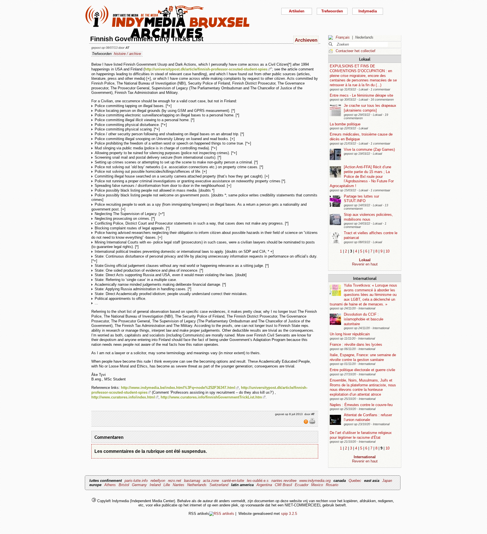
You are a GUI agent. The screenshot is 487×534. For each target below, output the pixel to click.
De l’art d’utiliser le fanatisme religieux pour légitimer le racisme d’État (361, 435)
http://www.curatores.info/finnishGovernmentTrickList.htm (211, 397)
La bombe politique (345, 124)
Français (343, 37)
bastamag (192, 480)
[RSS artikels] (221, 513)
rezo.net (174, 480)
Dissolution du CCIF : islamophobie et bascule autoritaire (363, 319)
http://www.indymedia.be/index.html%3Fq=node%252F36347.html (178, 387)
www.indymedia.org (315, 480)
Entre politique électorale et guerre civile (362, 370)
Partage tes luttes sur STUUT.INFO (361, 198)
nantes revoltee (283, 480)
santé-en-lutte (233, 480)
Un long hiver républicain (350, 334)
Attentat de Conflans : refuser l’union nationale (368, 417)
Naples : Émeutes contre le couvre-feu (361, 405)
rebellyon (157, 480)
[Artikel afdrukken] (312, 423)
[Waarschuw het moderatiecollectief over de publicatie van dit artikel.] (306, 423)
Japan (387, 480)
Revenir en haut (365, 264)
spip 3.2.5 (289, 513)
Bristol (124, 485)
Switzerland (218, 485)
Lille (166, 485)
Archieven (306, 40)
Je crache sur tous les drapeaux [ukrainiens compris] (370, 107)
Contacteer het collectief (355, 51)
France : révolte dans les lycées (356, 344)
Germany (139, 485)
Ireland (155, 485)
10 (387, 251)
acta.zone (211, 480)
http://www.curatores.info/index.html (123, 397)
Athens (110, 485)
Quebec (355, 480)
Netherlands (197, 485)
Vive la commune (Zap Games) (369, 149)
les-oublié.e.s (258, 480)
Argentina (264, 485)
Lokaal (364, 58)
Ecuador (301, 485)
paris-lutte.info (136, 480)
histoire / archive (127, 54)
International (365, 278)
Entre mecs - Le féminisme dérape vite (361, 95)
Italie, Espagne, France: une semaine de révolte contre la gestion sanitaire (363, 357)
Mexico (317, 485)
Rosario (332, 485)
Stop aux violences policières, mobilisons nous (368, 216)
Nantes (178, 485)
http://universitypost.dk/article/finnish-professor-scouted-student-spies (206, 69)
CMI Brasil (283, 485)
